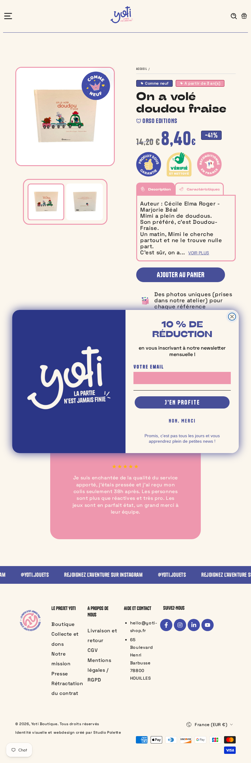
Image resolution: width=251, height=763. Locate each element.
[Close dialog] (232, 316)
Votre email (148, 367)
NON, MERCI (182, 421)
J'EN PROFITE (182, 402)
